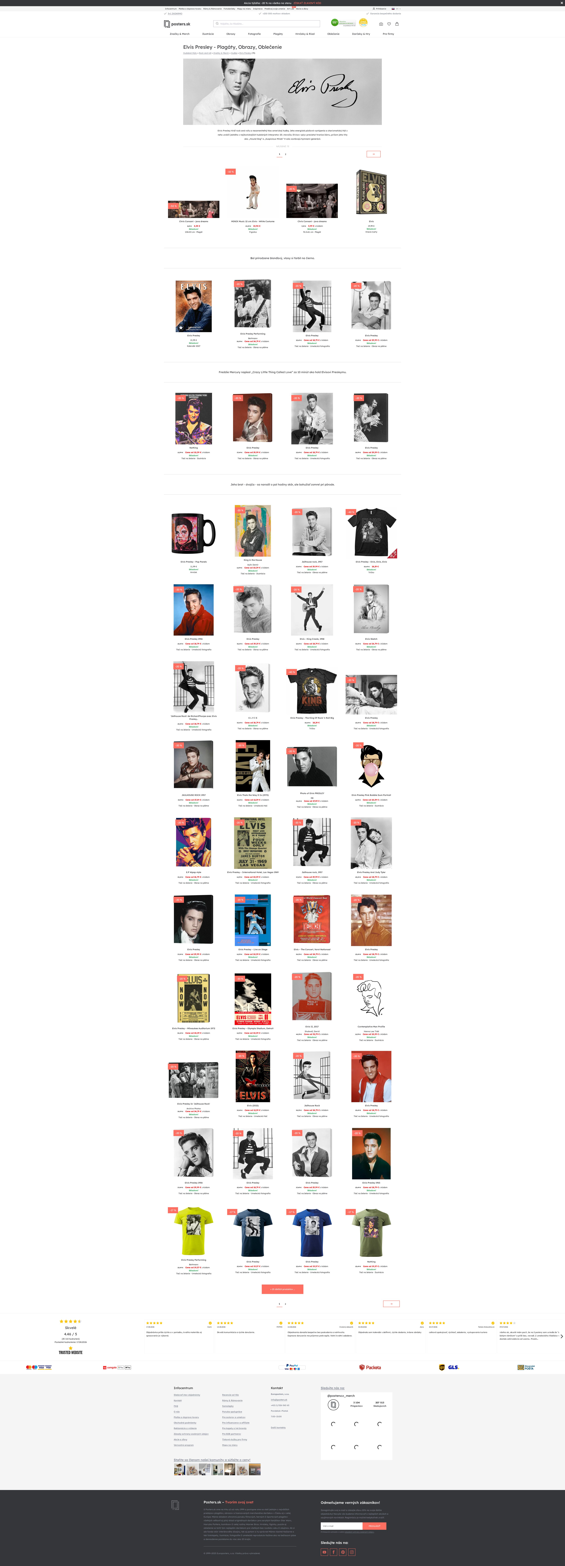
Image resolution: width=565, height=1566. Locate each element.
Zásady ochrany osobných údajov (191, 1434)
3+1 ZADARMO (175, 13)
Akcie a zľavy (302, 9)
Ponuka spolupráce (232, 1411)
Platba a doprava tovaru (190, 9)
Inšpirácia (257, 9)
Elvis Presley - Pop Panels (194, 561)
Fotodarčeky (229, 9)
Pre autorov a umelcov (233, 1417)
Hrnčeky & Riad (305, 33)
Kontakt (178, 1400)
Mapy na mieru (244, 9)
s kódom (312, 226)
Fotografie (254, 33)
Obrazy (230, 33)
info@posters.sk (279, 1399)
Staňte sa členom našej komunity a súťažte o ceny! (212, 1460)
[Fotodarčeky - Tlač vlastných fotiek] (381, 24)
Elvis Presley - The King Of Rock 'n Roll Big (312, 718)
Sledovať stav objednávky (187, 1395)
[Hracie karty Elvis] (371, 192)
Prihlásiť (374, 1526)
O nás (177, 1411)
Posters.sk (184, 24)
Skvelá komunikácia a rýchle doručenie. (249, 1329)
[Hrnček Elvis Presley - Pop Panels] (193, 532)
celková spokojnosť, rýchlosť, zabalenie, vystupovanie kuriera (462, 1329)
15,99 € (193, 340)
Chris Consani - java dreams (193, 221)
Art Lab (291, 8)
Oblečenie (333, 33)
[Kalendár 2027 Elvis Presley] (193, 306)
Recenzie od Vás (230, 1395)
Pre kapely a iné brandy (234, 1428)
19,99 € (371, 226)
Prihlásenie (381, 9)
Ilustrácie (208, 33)
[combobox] (266, 23)
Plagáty (278, 33)
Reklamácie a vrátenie (185, 1428)
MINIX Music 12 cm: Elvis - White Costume (252, 221)
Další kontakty (278, 1427)
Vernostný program (184, 1445)
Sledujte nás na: (333, 1388)
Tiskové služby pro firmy (234, 1439)
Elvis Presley (193, 335)
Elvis (371, 221)
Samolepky (228, 1406)
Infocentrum (171, 9)
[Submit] (216, 23)
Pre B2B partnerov (231, 1434)
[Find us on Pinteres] (342, 1552)
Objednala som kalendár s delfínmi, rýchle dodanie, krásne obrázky (391, 1329)
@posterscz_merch (341, 1395)
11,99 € (193, 566)
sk (397, 9)
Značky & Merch (180, 33)
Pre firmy (388, 33)
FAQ (176, 1406)
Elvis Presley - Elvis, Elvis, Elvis (371, 561)
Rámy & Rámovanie (212, 9)
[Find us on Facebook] (333, 1552)
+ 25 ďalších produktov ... (282, 1289)
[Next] (561, 1336)
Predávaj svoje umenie (275, 9)
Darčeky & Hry (361, 33)
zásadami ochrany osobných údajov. (359, 1532)
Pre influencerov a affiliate (235, 1422)
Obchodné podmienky (185, 1422)
